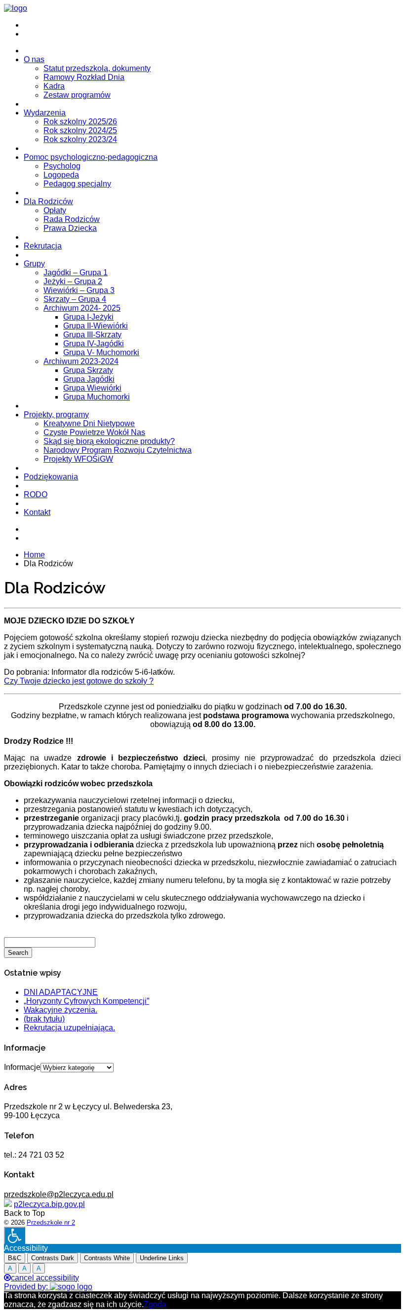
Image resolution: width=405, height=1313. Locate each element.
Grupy (34, 263)
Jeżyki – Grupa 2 (72, 281)
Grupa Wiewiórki (92, 388)
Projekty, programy (56, 414)
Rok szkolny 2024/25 (80, 130)
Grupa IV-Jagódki (93, 343)
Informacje (22, 1067)
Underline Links (162, 1258)
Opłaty (54, 210)
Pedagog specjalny (77, 184)
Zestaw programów (77, 95)
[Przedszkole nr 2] (15, 8)
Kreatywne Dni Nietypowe (89, 423)
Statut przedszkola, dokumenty (97, 68)
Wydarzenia (45, 113)
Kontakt (37, 512)
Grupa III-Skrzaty (92, 334)
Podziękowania (51, 477)
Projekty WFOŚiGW (78, 459)
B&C (14, 1258)
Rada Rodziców (71, 219)
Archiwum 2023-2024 (81, 361)
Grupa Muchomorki (96, 397)
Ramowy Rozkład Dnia (83, 77)
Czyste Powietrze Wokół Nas (94, 432)
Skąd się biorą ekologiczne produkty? (109, 441)
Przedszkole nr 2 (51, 1222)
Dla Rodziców (48, 201)
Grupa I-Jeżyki (88, 317)
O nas (34, 59)
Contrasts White (107, 1258)
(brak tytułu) (44, 1019)
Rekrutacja (43, 246)
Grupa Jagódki (89, 379)
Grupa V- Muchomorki (101, 352)
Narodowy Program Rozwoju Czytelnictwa (117, 450)
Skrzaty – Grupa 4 (74, 299)
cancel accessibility (45, 1278)
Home (34, 554)
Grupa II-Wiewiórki (95, 326)
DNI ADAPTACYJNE (61, 992)
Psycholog (62, 166)
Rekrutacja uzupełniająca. (69, 1027)
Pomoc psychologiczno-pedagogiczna (91, 157)
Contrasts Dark (52, 1258)
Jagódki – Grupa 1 (75, 272)
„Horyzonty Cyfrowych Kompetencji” (86, 1001)
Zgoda (155, 1304)
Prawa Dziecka (70, 228)
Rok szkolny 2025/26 (80, 121)
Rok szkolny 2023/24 (80, 139)
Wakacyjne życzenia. (60, 1010)
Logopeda (61, 175)
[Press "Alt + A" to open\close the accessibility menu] (14, 1235)
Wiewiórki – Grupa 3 (79, 290)
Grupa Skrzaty (88, 370)
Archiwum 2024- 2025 (82, 308)
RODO (35, 494)
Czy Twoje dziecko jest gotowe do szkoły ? (79, 681)
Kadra (54, 86)
